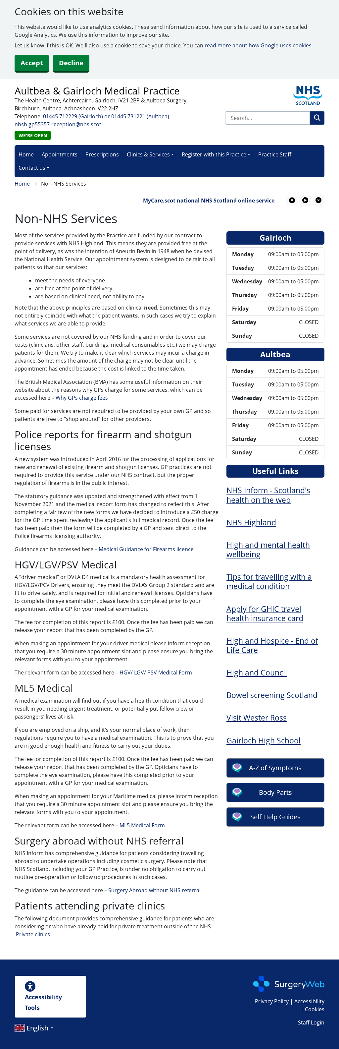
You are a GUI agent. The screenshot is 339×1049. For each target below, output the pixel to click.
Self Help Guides (275, 816)
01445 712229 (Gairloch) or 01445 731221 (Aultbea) (106, 116)
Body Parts (275, 792)
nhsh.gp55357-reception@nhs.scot (58, 124)
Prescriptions (102, 154)
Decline (71, 62)
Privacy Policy (272, 1001)
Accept (32, 62)
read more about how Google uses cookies (258, 45)
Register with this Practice (214, 154)
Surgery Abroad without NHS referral (154, 890)
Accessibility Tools (43, 1002)
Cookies (314, 1009)
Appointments (59, 154)
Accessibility (309, 1001)
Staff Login (311, 1022)
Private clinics (33, 934)
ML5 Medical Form (142, 825)
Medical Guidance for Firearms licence (146, 549)
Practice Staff (274, 154)
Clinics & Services (148, 154)
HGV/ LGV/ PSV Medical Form (156, 672)
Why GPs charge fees (82, 397)
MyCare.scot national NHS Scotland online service (199, 200)
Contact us (32, 167)
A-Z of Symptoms (275, 767)
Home (26, 154)
